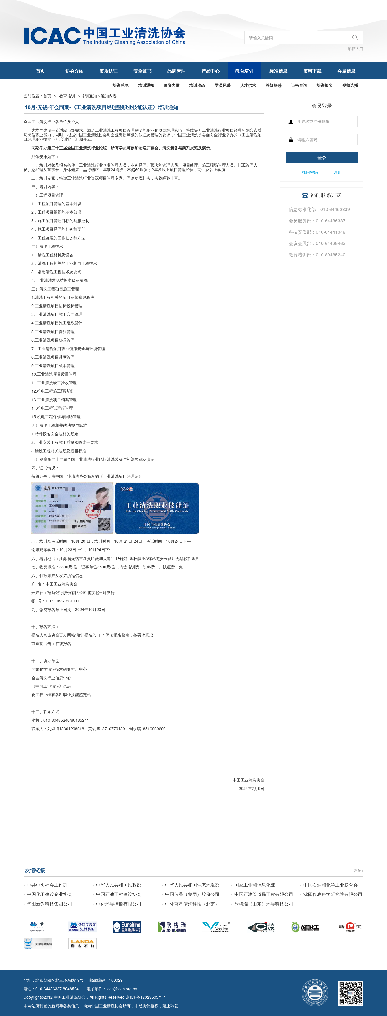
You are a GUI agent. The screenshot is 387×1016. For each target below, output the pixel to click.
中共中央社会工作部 (47, 884)
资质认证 (108, 70)
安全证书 (142, 70)
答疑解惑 (274, 85)
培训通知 (146, 85)
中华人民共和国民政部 (118, 884)
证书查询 (299, 85)
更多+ (358, 870)
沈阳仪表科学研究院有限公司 (332, 894)
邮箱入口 (355, 48)
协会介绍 (74, 70)
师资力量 (172, 85)
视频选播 (350, 85)
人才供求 (248, 85)
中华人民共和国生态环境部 (192, 884)
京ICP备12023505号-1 (146, 997)
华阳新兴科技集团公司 (49, 903)
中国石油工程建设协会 (118, 894)
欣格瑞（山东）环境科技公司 (263, 903)
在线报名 (63, 643)
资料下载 (312, 70)
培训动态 (197, 85)
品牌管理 (176, 70)
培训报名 (325, 85)
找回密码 (310, 172)
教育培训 (244, 70)
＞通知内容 (99, 96)
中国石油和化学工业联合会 (330, 884)
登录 (321, 157)
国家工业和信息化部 (254, 884)
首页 (40, 70)
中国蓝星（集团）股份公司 (192, 894)
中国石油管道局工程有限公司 (263, 894)
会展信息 (346, 70)
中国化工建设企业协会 (49, 894)
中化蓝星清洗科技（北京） (192, 903)
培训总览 (121, 85)
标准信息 (278, 70)
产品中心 (210, 70)
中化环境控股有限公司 (118, 903)
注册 (338, 172)
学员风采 (223, 85)
